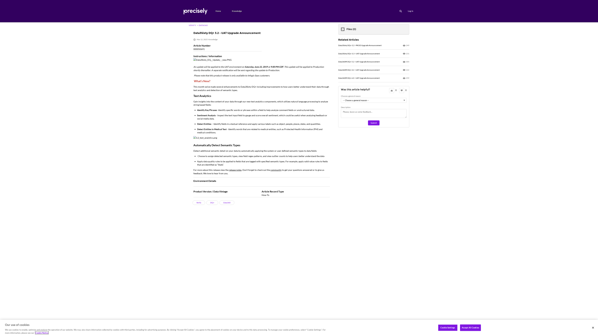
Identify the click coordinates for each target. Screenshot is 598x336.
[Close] (593, 327)
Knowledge (237, 11)
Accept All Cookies (470, 327)
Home (218, 11)
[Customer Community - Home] (195, 11)
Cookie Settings (447, 327)
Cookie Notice (41, 332)
